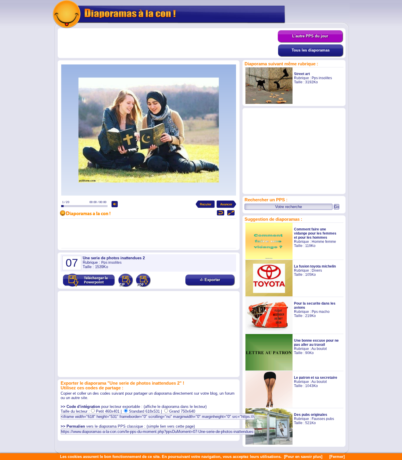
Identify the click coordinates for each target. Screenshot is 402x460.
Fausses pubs (323, 419)
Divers (317, 270)
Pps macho (321, 312)
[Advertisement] (168, 43)
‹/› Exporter (210, 280)
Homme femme (324, 242)
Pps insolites (322, 78)
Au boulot (319, 349)
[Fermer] (337, 456)
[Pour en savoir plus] (303, 456)
